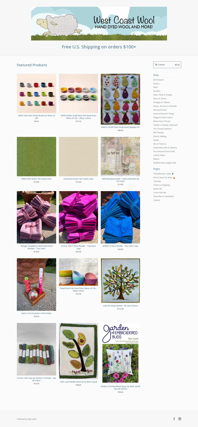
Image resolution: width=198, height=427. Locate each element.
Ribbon (156, 159)
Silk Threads (158, 132)
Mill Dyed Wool (159, 110)
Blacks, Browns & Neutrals (165, 106)
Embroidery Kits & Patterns (165, 147)
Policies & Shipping (161, 185)
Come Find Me (159, 192)
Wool (155, 87)
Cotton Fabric (159, 155)
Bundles (156, 91)
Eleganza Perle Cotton (163, 117)
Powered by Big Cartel (26, 419)
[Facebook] (174, 419)
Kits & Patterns (159, 144)
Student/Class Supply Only (164, 162)
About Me (157, 188)
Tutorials (157, 181)
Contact (156, 200)
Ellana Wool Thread (161, 121)
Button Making (159, 136)
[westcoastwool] (99, 23)
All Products (158, 79)
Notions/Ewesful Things (163, 113)
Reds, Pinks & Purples (162, 94)
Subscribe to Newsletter (163, 196)
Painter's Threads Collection (165, 125)
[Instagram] (179, 419)
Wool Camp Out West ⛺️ (164, 177)
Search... (156, 84)
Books (156, 140)
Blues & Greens (160, 98)
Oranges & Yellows (161, 102)
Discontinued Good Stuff (164, 151)
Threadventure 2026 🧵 (163, 173)
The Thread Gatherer (162, 128)
